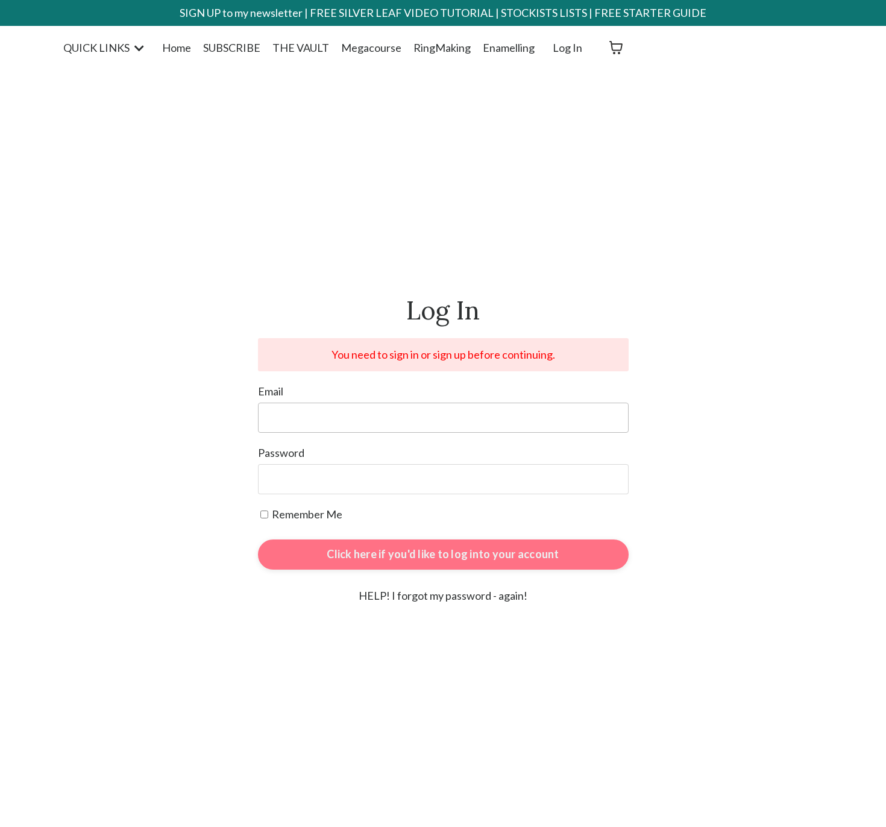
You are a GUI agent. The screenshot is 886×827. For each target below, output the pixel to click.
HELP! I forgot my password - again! (443, 595)
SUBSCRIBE (231, 47)
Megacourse (371, 47)
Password (281, 452)
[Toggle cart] (616, 47)
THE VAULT (300, 47)
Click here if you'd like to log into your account (443, 554)
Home (176, 47)
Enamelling (509, 47)
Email (270, 391)
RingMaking (442, 47)
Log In (567, 47)
